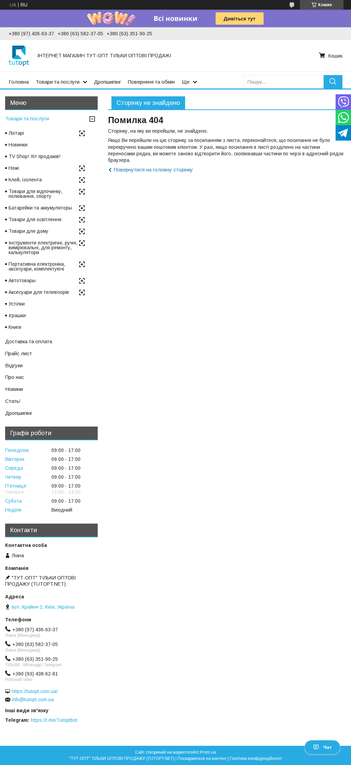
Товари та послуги (58, 82)
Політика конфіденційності (256, 758)
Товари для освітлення (35, 219)
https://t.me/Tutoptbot (54, 720)
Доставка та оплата (28, 341)
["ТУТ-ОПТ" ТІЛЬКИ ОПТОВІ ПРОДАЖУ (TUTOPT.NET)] (19, 55)
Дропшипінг (107, 82)
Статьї (13, 401)
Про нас (14, 377)
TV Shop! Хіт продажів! (34, 156)
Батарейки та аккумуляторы (40, 208)
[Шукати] (333, 81)
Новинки (18, 144)
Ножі (14, 168)
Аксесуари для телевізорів (39, 292)
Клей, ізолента (25, 179)
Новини (14, 389)
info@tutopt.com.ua (33, 699)
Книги (15, 327)
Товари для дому (28, 231)
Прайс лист (18, 353)
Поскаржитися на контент (202, 758)
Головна (19, 82)
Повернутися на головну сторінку (153, 169)
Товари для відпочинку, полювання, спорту (35, 194)
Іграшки (17, 315)
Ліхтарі (16, 133)
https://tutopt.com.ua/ (35, 691)
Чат (327, 747)
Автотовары (22, 280)
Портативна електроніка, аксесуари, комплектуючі (37, 266)
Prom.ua (208, 752)
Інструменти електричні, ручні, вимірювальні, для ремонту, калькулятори (43, 247)
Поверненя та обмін (151, 82)
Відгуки (14, 365)
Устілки (17, 304)
